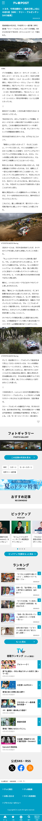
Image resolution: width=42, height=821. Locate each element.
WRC (5, 467)
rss (30, 768)
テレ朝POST (21, 3)
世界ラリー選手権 (9, 472)
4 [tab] (24, 548)
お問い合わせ (9, 796)
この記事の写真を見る (21, 457)
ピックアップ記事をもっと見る (21, 554)
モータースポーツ (26, 467)
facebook (21, 768)
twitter (12, 768)
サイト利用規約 (30, 796)
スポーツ (13, 467)
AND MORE (13, 781)
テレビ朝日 (8, 789)
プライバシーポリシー (12, 803)
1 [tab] (17, 548)
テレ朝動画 (28, 789)
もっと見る (21, 641)
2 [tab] (19, 548)
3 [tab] (22, 548)
